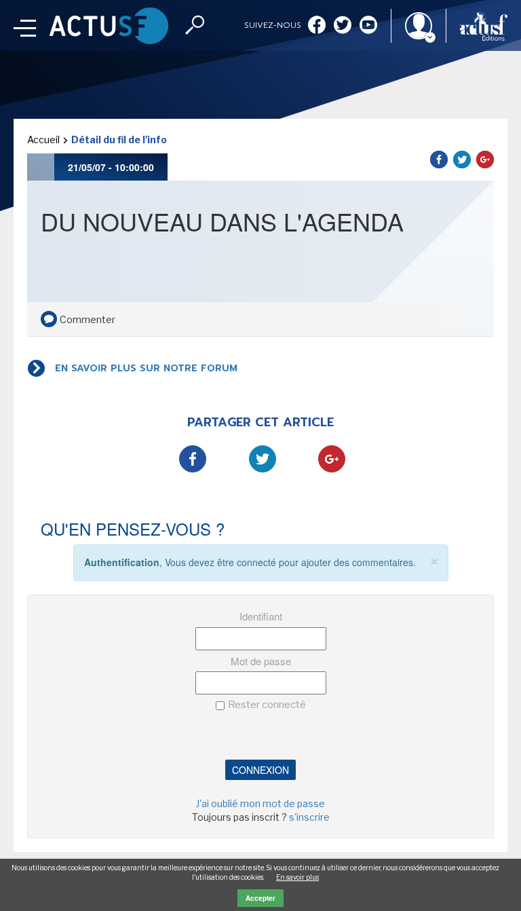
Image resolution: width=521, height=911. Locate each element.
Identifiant (260, 616)
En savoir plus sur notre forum (146, 368)
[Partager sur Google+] (485, 159)
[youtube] (368, 26)
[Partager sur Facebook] (439, 159)
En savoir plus (297, 877)
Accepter (260, 898)
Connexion (260, 770)
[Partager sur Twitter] (462, 159)
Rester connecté (267, 705)
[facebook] (317, 26)
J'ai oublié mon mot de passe (260, 803)
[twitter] (342, 26)
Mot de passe (261, 661)
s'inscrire (309, 817)
